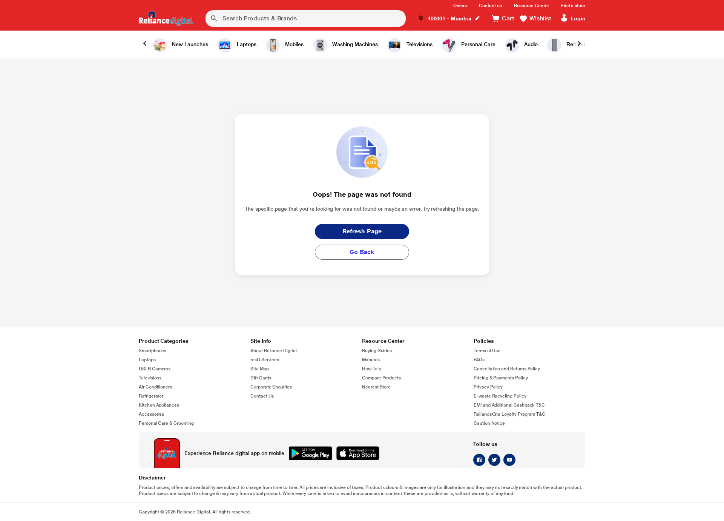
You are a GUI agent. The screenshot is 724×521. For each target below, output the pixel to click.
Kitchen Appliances (159, 405)
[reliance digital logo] (166, 18)
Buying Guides (377, 350)
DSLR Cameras (154, 368)
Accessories (151, 414)
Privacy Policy (488, 387)
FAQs (479, 359)
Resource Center (531, 5)
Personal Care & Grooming (166, 423)
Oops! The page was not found (362, 194)
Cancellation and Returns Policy (507, 368)
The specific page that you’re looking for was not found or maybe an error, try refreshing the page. (362, 209)
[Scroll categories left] (145, 44)
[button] (449, 18)
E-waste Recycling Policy (500, 396)
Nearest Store (376, 387)
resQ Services (264, 359)
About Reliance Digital (273, 350)
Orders (460, 5)
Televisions (150, 378)
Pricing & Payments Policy (501, 378)
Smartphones (152, 350)
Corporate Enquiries (271, 387)
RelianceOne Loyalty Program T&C (509, 414)
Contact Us (262, 396)
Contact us (490, 5)
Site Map (259, 368)
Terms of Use (487, 350)
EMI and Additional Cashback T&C (509, 405)
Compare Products (381, 378)
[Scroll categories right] (579, 44)
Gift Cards (260, 378)
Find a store (573, 5)
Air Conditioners (155, 387)
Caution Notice (489, 423)
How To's (371, 368)
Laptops (147, 359)
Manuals (371, 359)
